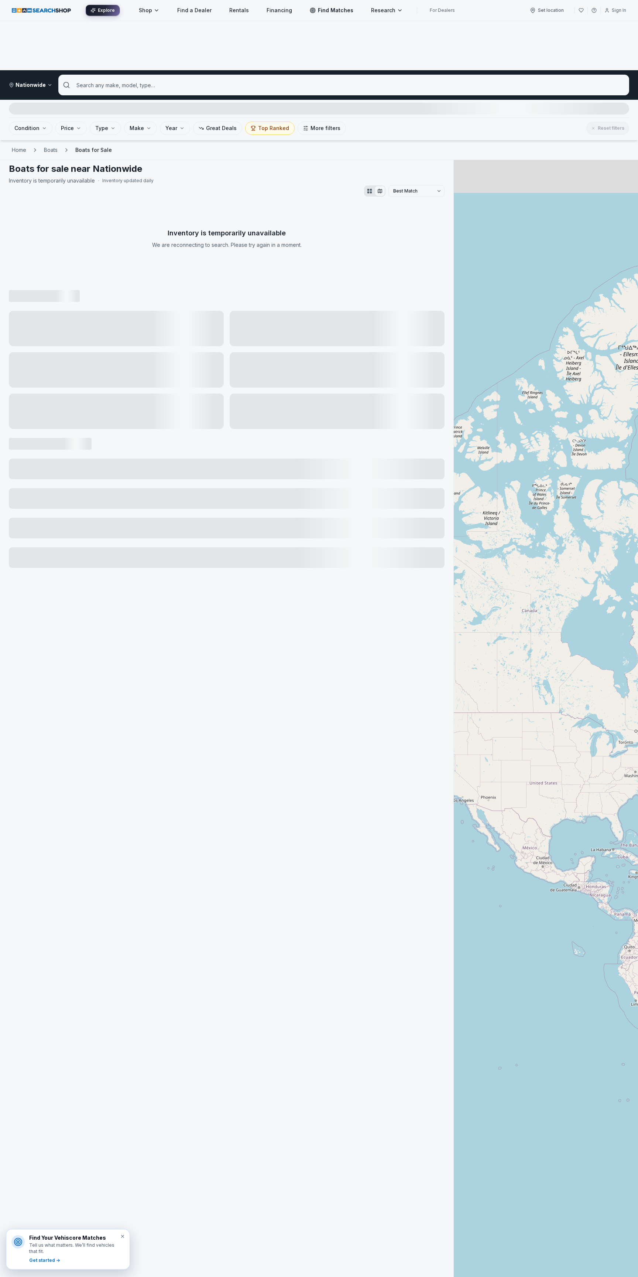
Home (19, 150)
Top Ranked (273, 128)
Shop (145, 10)
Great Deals (221, 128)
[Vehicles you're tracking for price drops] (581, 10)
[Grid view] (369, 191)
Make (137, 128)
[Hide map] (380, 191)
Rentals (239, 10)
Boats (51, 150)
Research (383, 10)
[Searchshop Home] (41, 10)
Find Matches (335, 10)
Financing (279, 10)
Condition (27, 128)
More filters (325, 128)
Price (67, 128)
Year (171, 128)
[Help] (594, 10)
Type (101, 128)
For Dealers (442, 10)
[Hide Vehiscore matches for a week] (123, 1236)
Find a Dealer (194, 10)
